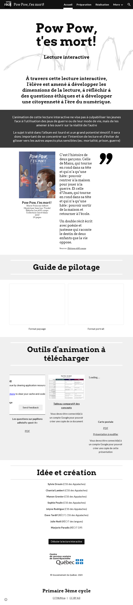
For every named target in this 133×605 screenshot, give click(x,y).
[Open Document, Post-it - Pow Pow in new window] (39, 379)
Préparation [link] (84, 4)
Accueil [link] (68, 4)
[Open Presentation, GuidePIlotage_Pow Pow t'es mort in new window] (117, 288)
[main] (66, 39)
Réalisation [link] (102, 4)
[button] (129, 4)
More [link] (116, 4)
